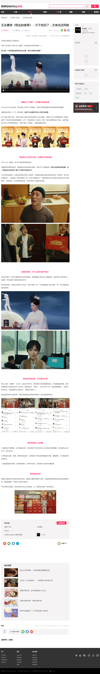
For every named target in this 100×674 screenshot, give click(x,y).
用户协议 (34, 660)
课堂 (83, 12)
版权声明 (34, 662)
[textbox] (66, 6)
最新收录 (4, 18)
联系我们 (19, 657)
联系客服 (34, 664)
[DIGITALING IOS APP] (80, 655)
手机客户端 (4, 660)
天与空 (84, 29)
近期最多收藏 (27, 18)
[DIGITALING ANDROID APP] (76, 655)
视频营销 (78, 93)
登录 (11, 631)
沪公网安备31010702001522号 (39, 671)
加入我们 (3, 662)
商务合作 (19, 660)
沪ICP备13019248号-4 (23, 671)
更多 (96, 70)
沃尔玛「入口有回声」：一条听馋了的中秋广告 (36, 580)
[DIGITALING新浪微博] (89, 655)
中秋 (85, 93)
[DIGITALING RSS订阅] (93, 655)
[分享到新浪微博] (65, 30)
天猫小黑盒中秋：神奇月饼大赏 (31, 601)
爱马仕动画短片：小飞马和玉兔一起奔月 (34, 611)
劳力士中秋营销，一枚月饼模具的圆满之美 (35, 570)
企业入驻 (19, 655)
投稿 (18, 664)
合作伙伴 (3, 657)
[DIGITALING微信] (84, 655)
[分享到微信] (62, 30)
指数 (71, 12)
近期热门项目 (15, 18)
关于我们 (3, 655)
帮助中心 (34, 655)
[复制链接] (17, 543)
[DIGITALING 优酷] (97, 655)
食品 (77, 97)
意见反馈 (34, 657)
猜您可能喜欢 (79, 84)
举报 (50, 30)
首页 (2, 12)
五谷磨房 (78, 89)
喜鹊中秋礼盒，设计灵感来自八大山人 (33, 590)
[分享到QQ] (68, 30)
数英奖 (96, 12)
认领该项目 (61, 523)
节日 (90, 93)
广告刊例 (19, 662)
